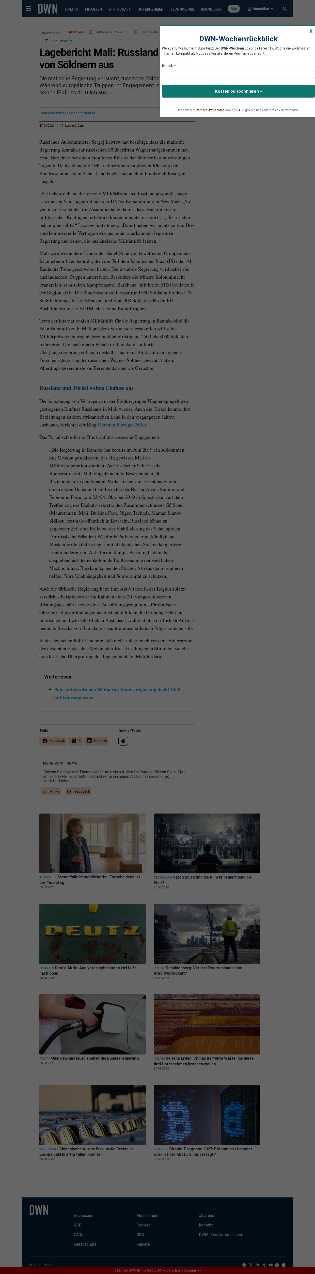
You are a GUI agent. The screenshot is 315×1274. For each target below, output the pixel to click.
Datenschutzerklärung (209, 110)
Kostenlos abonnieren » (238, 91)
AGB (241, 110)
